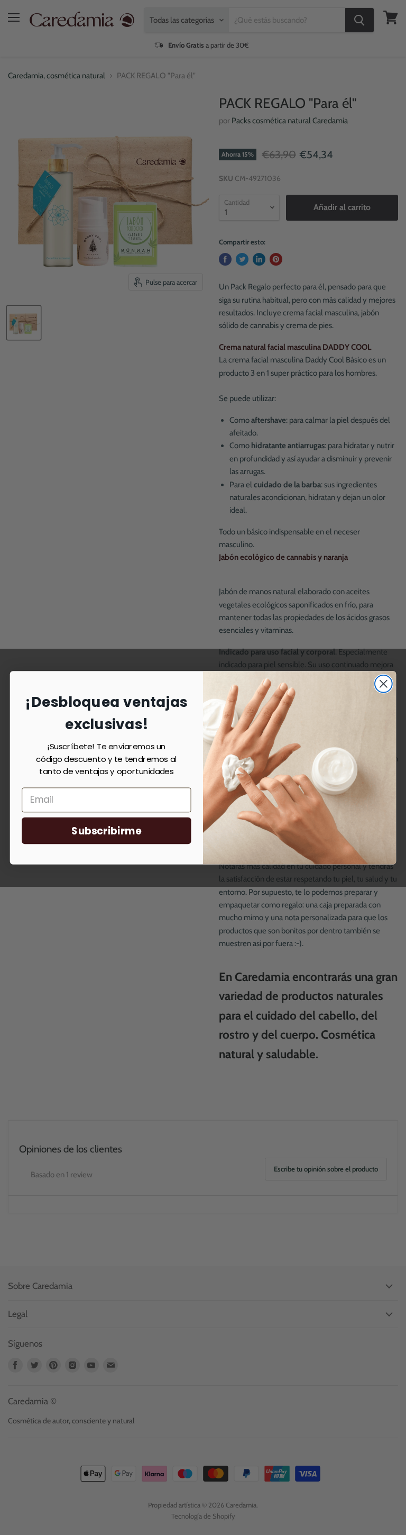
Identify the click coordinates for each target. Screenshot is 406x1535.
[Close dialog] (383, 683)
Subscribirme (106, 830)
